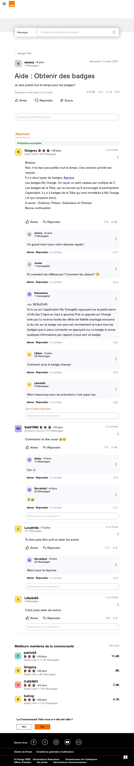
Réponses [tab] (23, 134)
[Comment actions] (118, 157)
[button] (30, 252)
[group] (90, 91)
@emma (69, 177)
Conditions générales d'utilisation (55, 751)
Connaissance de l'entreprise (81, 759)
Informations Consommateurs (69, 762)
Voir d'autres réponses (38, 409)
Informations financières (46, 759)
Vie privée (42, 762)
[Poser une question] (125, 757)
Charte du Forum (23, 751)
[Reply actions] (116, 238)
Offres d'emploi (22, 762)
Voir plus (114, 645)
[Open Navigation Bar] (5, 4)
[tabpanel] (67, 386)
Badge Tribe (25, 53)
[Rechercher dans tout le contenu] (114, 32)
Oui (42, 727)
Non (24, 727)
